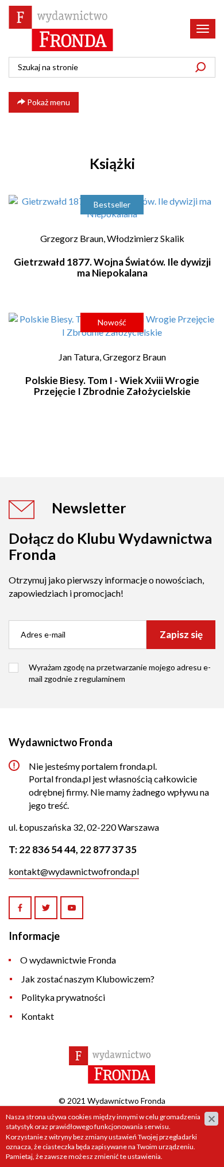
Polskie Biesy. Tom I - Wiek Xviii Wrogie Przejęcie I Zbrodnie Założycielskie (112, 385)
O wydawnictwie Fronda (68, 959)
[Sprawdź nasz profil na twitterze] (45, 907)
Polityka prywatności (63, 997)
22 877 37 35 (108, 849)
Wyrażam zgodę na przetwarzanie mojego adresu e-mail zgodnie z (120, 673)
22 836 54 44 (47, 849)
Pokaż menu (47, 102)
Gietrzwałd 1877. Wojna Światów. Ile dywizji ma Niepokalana (112, 267)
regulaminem (102, 679)
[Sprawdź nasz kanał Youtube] (71, 907)
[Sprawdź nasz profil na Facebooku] (20, 907)
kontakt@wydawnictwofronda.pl (74, 871)
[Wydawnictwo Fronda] (61, 28)
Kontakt (37, 1016)
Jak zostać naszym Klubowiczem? (88, 978)
